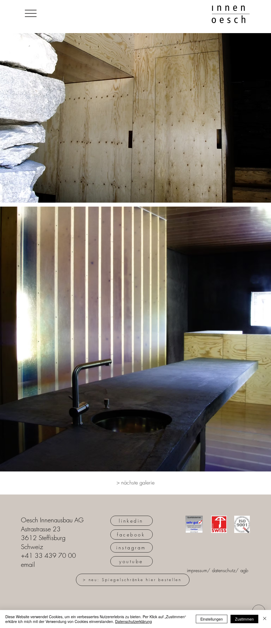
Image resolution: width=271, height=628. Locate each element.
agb (244, 570)
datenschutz (224, 570)
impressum (197, 570)
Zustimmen (244, 619)
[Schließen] (264, 619)
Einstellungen (211, 619)
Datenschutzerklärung (133, 621)
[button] (31, 13)
